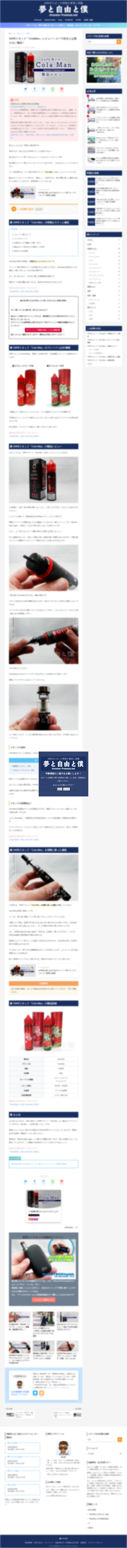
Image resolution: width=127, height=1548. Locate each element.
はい (59, 789)
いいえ (66, 789)
